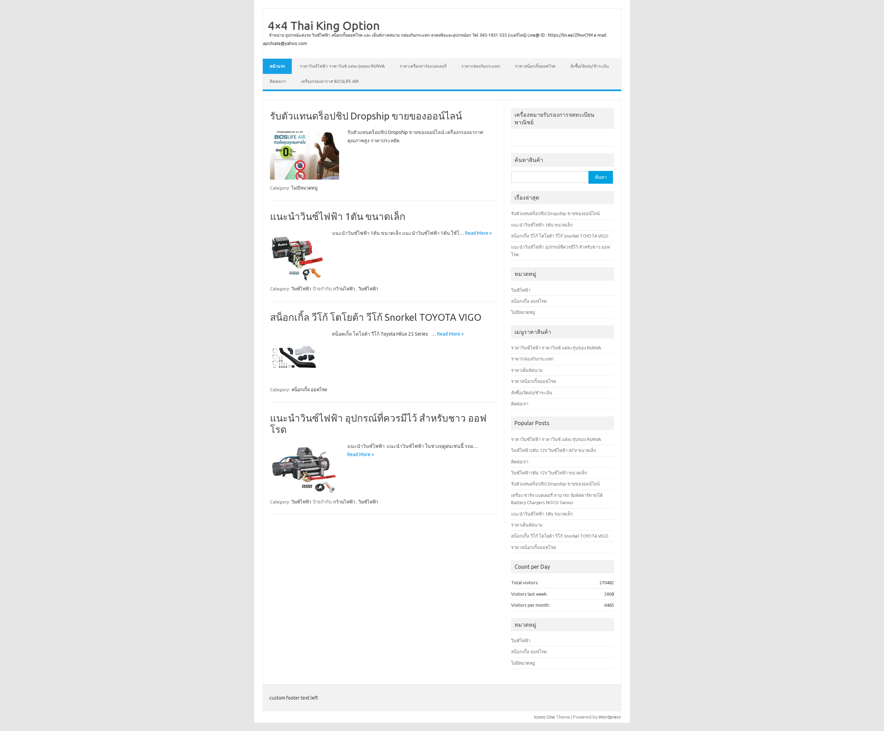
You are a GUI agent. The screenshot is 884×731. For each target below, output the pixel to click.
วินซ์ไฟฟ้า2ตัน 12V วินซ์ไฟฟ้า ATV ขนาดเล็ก (553, 450)
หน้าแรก (277, 66)
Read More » (478, 233)
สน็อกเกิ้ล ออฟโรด (309, 389)
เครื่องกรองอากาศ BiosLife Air (330, 81)
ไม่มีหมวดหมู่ (304, 187)
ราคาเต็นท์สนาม (526, 370)
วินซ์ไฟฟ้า (301, 288)
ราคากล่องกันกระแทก (480, 66)
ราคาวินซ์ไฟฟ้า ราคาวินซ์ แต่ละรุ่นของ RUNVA (342, 66)
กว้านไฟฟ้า (344, 288)
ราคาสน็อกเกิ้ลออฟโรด (535, 66)
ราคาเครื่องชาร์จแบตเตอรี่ (423, 66)
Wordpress (609, 716)
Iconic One (544, 716)
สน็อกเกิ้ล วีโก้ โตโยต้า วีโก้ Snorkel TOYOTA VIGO (375, 317)
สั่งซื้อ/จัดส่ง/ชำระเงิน (589, 66)
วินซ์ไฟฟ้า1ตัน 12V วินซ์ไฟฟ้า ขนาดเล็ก (549, 472)
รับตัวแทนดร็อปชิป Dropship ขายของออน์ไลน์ (366, 115)
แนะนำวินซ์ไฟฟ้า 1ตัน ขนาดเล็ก (337, 216)
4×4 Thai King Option (324, 25)
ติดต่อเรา (278, 81)
